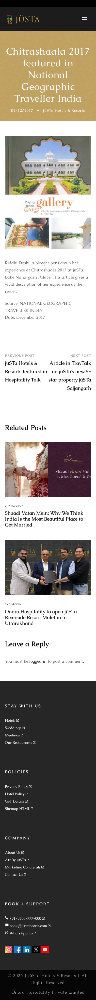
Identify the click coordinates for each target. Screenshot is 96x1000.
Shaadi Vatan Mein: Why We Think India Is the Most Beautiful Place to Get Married (44, 519)
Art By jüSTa (15, 859)
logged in (38, 661)
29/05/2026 (14, 506)
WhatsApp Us (21, 933)
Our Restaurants (18, 742)
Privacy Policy (16, 786)
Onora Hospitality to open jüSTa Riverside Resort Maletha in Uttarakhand (41, 617)
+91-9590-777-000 (25, 918)
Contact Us (14, 874)
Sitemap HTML (17, 808)
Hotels (10, 720)
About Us (12, 852)
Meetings (12, 735)
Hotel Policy (15, 794)
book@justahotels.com (28, 925)
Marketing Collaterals (22, 867)
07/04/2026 (14, 604)
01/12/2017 (22, 110)
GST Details (14, 801)
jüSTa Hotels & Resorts (64, 110)
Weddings (13, 727)
